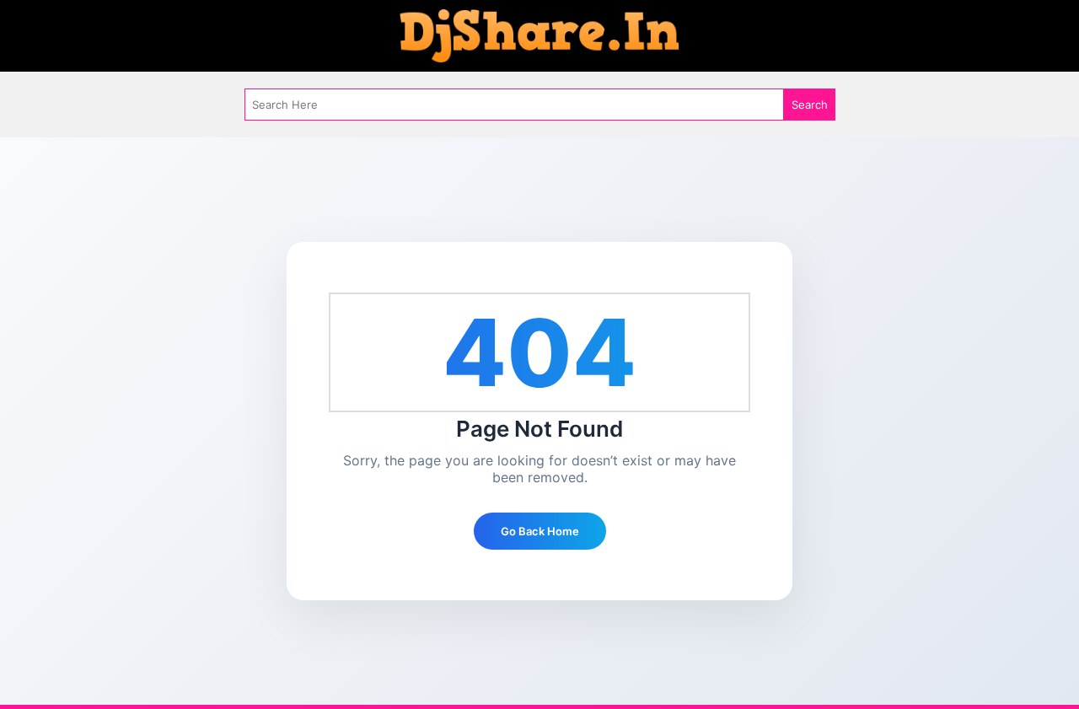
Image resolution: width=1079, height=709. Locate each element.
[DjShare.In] (539, 34)
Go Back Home (540, 531)
